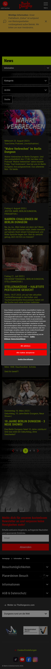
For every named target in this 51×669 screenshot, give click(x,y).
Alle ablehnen (25, 346)
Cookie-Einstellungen (25, 359)
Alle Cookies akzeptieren (25, 353)
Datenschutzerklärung (18, 339)
